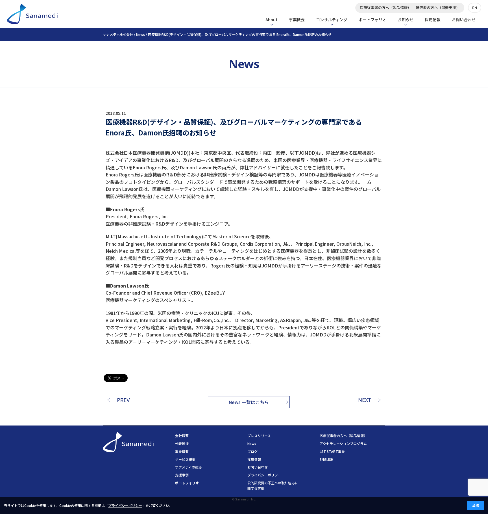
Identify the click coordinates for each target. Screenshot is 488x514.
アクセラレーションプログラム (343, 443)
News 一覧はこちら (248, 402)
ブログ (252, 451)
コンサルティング (331, 19)
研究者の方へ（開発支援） (438, 7)
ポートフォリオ (372, 19)
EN (474, 7)
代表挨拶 (182, 443)
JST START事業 (332, 451)
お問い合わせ (464, 19)
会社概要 (182, 435)
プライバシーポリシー (264, 474)
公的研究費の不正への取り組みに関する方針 (272, 485)
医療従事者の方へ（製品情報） (385, 7)
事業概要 (297, 19)
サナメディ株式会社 (118, 34)
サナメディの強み (188, 467)
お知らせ (405, 19)
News (140, 34)
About (271, 19)
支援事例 (182, 474)
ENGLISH (326, 459)
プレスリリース (259, 435)
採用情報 (433, 19)
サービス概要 (185, 459)
